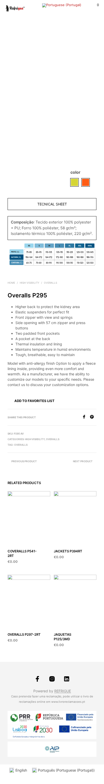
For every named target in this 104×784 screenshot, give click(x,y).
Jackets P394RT (68, 551)
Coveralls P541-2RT (22, 553)
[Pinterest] (93, 417)
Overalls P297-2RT (24, 634)
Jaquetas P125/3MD (62, 636)
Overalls (50, 282)
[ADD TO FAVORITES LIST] (48, 551)
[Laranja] (86, 182)
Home (11, 282)
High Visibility (29, 282)
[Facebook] (86, 417)
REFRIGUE (62, 691)
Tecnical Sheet (52, 204)
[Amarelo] (74, 182)
